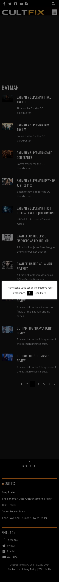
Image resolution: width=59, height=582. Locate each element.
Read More (40, 292)
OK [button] (29, 293)
